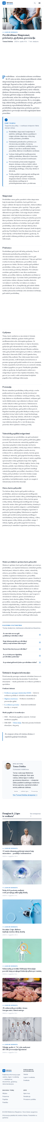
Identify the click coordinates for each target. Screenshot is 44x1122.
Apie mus (26, 1093)
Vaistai (25, 1074)
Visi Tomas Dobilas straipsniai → (25, 795)
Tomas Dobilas (19, 767)
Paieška (5, 1102)
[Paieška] (35, 3)
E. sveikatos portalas (11, 705)
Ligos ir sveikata (29, 1077)
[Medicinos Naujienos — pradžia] (11, 3)
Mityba (4, 1093)
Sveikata (26, 1080)
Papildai (5, 1099)
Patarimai (5, 1096)
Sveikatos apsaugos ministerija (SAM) (17, 693)
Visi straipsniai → (35, 815)
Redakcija (26, 1096)
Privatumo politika (29, 1099)
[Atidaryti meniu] (39, 3)
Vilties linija (17, 723)
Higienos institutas (11, 699)
